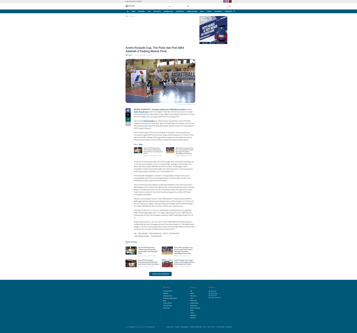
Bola (202, 11)
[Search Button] (188, 6)
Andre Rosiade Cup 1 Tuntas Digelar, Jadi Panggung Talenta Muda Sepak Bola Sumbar (184, 262)
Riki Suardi (129, 55)
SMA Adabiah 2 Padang (142, 236)
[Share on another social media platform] (128, 124)
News (133, 11)
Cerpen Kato (168, 11)
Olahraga (218, 11)
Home (127, 16)
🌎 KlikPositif (212, 291)
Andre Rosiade (149, 121)
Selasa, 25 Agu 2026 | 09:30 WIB (152, 155)
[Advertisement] (160, 31)
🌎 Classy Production (215, 297)
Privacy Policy (167, 305)
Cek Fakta (157, 11)
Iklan (164, 300)
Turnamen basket (156, 236)
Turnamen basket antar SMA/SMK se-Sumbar (168, 109)
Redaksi (165, 293)
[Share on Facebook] (128, 110)
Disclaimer (166, 308)
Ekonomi (141, 11)
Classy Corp (151, 327)
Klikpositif (132, 327)
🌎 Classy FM (213, 295)
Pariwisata (180, 11)
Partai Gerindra (174, 233)
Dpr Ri (165, 233)
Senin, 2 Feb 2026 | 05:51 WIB (182, 266)
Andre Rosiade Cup (141, 112)
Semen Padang (192, 11)
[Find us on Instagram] (227, 1)
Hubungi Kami (167, 296)
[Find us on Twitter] (230, 1)
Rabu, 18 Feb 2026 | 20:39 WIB (146, 266)
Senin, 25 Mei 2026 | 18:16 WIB (184, 155)
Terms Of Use (167, 303)
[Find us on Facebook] (224, 1)
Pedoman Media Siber (170, 298)
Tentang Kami (167, 291)
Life (149, 11)
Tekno (209, 11)
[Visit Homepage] (130, 6)
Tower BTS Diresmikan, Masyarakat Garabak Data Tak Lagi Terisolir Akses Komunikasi (148, 262)
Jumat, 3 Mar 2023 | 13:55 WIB (143, 55)
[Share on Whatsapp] (128, 119)
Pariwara (228, 11)
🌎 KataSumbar (213, 293)
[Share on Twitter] (128, 115)
